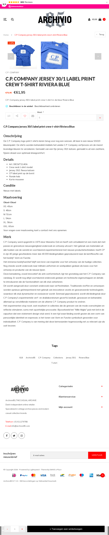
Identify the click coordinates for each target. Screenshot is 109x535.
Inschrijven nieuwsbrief (10, 455)
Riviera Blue (84, 357)
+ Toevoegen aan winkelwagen (66, 529)
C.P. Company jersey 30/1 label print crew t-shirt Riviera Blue (41, 35)
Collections (58, 357)
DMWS (52, 470)
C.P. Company (44, 357)
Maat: (40, 112)
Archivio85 (30, 357)
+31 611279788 (20, 422)
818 (21, 357)
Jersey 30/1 (71, 357)
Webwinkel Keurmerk (47, 481)
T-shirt (54, 363)
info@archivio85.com (20, 426)
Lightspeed (34, 470)
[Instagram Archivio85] (21, 435)
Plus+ (59, 470)
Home (6, 35)
